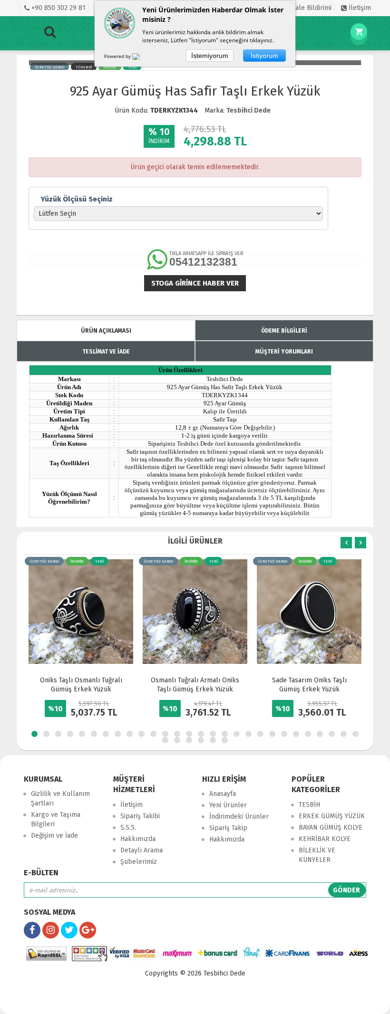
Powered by (118, 56)
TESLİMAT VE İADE (106, 351)
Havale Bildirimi (307, 8)
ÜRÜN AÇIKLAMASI (106, 330)
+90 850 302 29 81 (57, 8)
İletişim (359, 8)
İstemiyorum (209, 55)
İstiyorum (264, 55)
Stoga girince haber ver (195, 283)
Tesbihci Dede (248, 110)
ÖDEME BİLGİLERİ (284, 330)
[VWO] (141, 58)
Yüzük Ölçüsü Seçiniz (77, 199)
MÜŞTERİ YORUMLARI (284, 351)
